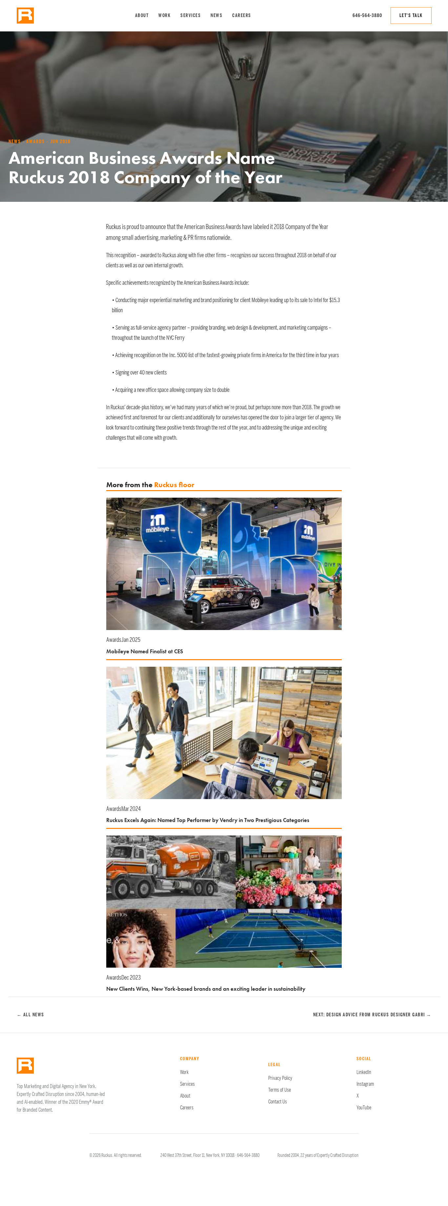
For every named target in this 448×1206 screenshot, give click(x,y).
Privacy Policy (280, 1078)
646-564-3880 (367, 15)
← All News (30, 1015)
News (216, 15)
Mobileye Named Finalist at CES (144, 651)
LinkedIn (363, 1072)
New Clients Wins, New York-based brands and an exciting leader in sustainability (205, 988)
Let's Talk (411, 15)
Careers (241, 15)
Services (190, 15)
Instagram (365, 1084)
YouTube (363, 1107)
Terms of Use (279, 1090)
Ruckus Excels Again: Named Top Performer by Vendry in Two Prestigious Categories (207, 820)
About (142, 15)
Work (164, 15)
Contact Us (277, 1101)
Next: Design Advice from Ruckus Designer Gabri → (372, 1015)
